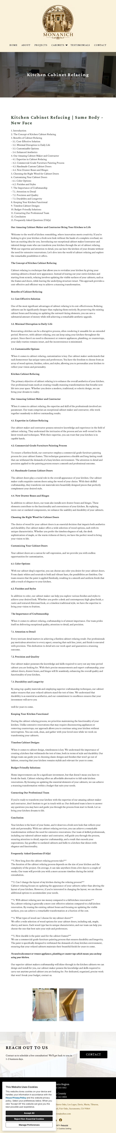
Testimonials (80, 45)
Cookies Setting (65, 1128)
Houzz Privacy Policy (16, 1097)
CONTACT (93, 1054)
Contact (100, 45)
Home (13, 45)
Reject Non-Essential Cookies (29, 1119)
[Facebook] (60, 1120)
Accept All (29, 1113)
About (26, 45)
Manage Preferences (29, 1125)
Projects (41, 45)
